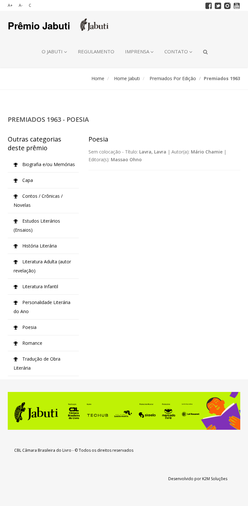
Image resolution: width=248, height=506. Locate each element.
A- (21, 5)
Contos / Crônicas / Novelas (38, 200)
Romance (31, 343)
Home (97, 78)
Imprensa (137, 51)
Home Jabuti (127, 78)
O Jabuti (53, 51)
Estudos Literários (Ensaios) (37, 225)
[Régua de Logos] (124, 411)
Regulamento (96, 51)
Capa (27, 180)
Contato (176, 51)
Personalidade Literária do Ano (42, 306)
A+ (10, 5)
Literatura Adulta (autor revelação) (42, 266)
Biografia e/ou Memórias (48, 164)
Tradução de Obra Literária (37, 363)
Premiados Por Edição (173, 78)
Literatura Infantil (39, 286)
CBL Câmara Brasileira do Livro (42, 450)
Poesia (28, 327)
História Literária (39, 246)
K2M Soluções (214, 478)
